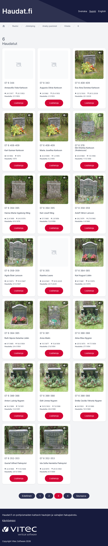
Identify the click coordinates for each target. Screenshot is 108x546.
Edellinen (27, 495)
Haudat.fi (17, 11)
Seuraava (81, 495)
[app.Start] (3, 26)
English (102, 11)
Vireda (67, 26)
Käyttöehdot (8, 520)
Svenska (82, 11)
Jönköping (30, 26)
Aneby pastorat (49, 26)
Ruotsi (15, 26)
